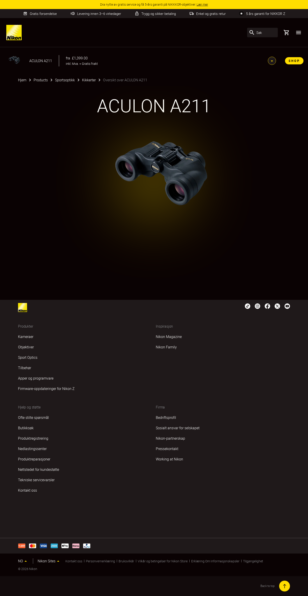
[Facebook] (267, 305)
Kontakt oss (73, 561)
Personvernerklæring (100, 561)
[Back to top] (284, 586)
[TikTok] (247, 305)
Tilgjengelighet (253, 561)
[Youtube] (287, 305)
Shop (294, 61)
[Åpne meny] (298, 32)
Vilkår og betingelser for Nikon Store (163, 561)
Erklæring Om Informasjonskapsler (215, 561)
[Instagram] (257, 305)
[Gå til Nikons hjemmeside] (14, 32)
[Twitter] (277, 305)
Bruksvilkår (126, 561)
